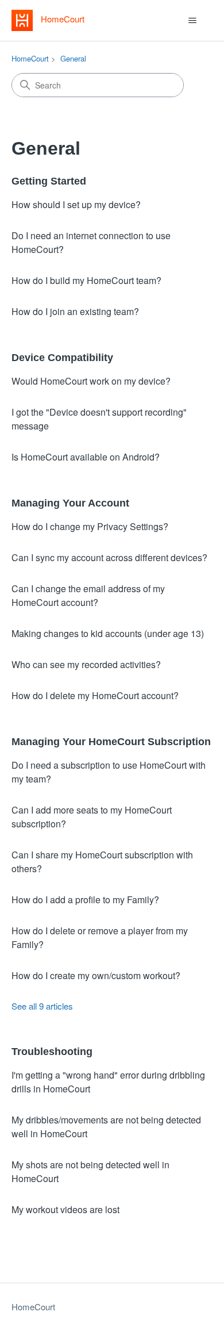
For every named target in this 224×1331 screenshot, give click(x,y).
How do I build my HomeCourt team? (86, 280)
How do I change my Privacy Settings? (89, 526)
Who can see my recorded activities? (86, 664)
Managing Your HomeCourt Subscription (111, 741)
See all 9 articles (42, 1006)
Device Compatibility (62, 357)
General (73, 58)
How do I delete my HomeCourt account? (95, 695)
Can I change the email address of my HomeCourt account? (88, 595)
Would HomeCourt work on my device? (91, 381)
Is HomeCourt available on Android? (85, 456)
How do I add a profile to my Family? (85, 899)
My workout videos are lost (65, 1209)
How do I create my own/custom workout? (95, 975)
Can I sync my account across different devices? (109, 557)
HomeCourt (30, 58)
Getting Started (48, 181)
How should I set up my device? (76, 204)
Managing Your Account (70, 503)
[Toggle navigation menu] (192, 20)
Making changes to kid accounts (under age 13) (107, 633)
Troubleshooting (51, 1051)
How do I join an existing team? (75, 311)
